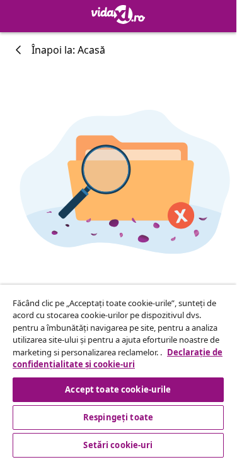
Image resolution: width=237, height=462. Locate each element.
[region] (118, 373)
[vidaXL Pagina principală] (118, 14)
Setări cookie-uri (118, 445)
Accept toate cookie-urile (118, 389)
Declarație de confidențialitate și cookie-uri (118, 358)
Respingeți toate (118, 417)
